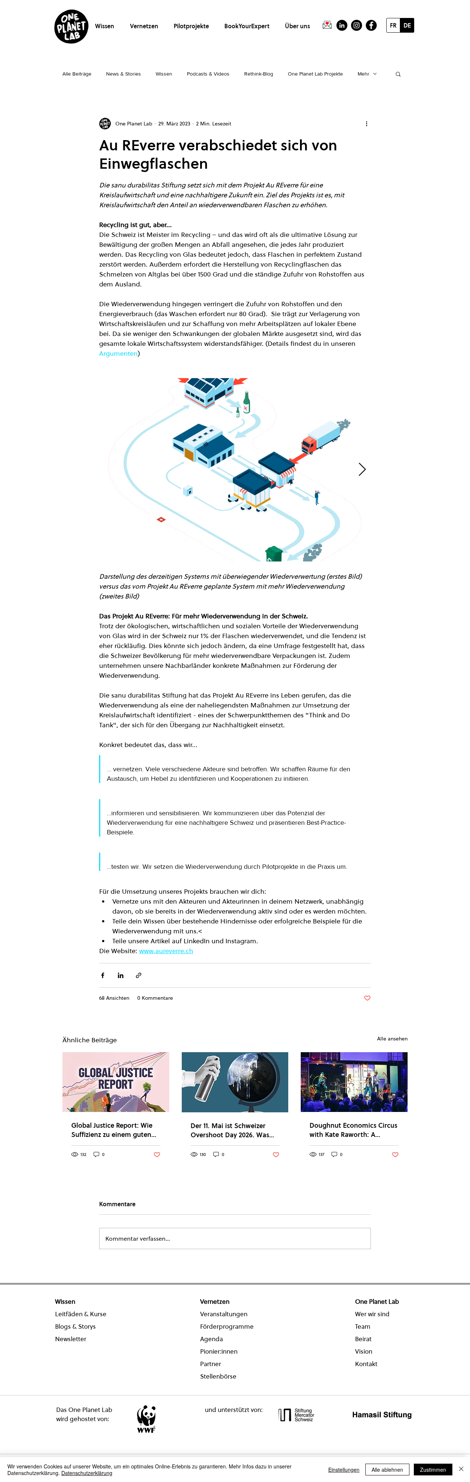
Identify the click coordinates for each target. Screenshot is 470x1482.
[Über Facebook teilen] (102, 975)
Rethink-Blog (258, 74)
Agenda (211, 1339)
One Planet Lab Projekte (315, 74)
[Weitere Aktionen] (366, 123)
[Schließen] (461, 1469)
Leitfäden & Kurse (80, 1314)
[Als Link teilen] (138, 975)
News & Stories (123, 74)
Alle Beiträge (76, 74)
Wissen (164, 74)
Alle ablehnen (387, 1469)
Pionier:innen (219, 1351)
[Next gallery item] (362, 470)
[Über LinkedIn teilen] (120, 975)
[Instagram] (356, 25)
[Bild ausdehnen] (235, 469)
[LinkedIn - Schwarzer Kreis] (341, 25)
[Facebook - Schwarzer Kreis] (371, 25)
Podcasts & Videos (208, 74)
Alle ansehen (392, 1038)
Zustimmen (433, 1469)
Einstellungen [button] (343, 1469)
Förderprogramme (227, 1326)
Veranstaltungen (223, 1314)
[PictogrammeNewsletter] (327, 25)
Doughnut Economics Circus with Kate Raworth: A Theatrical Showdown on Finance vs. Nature (353, 1130)
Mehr (363, 74)
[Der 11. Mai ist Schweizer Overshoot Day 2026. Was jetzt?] (235, 1082)
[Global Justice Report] (115, 1082)
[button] (105, 23)
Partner (210, 1364)
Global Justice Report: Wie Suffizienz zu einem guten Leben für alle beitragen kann (111, 1130)
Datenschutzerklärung (86, 1472)
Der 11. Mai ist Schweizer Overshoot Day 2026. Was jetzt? (230, 1130)
